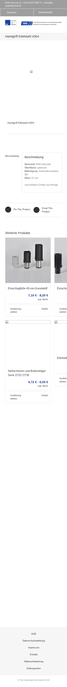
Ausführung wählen (15, 310)
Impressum (33, 647)
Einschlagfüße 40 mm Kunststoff (27, 288)
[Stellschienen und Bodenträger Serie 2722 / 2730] (28, 343)
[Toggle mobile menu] (60, 27)
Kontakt (34, 654)
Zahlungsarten (34, 668)
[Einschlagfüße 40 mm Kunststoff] (28, 260)
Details (45, 309)
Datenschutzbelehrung (34, 640)
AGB (33, 634)
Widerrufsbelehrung (33, 661)
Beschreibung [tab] (12, 156)
